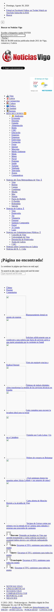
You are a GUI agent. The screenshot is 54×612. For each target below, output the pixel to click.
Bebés (14, 128)
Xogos (14, 173)
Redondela (16, 204)
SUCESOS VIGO (14, 591)
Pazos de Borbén (19, 199)
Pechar (4, 38)
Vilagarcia (16, 218)
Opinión (15, 123)
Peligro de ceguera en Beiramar (39, 458)
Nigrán (14, 196)
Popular (9, 290)
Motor (14, 156)
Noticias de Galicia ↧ (15, 208)
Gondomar (16, 189)
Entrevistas (16, 140)
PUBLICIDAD (31, 610)
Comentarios (11, 292)
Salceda (15, 206)
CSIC (14, 130)
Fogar (14, 144)
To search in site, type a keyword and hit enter (20, 271)
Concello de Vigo (19, 235)
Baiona (14, 185)
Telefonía (15, 168)
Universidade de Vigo (21, 237)
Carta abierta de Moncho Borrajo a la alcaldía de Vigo (26, 502)
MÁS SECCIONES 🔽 (16, 113)
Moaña (14, 192)
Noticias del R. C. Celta (16, 249)
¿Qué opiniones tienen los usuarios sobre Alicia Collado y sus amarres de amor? (28, 479)
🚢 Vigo (10, 96)
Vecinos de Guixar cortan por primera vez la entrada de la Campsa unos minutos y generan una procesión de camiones (28, 525)
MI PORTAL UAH (14, 596)
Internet (15, 147)
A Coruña (16, 227)
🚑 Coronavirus (13, 101)
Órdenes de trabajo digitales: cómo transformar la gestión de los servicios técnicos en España (29, 387)
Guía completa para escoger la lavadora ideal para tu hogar (28, 411)
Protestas (15, 161)
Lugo (14, 230)
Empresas (16, 137)
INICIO (4, 610)
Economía (16, 118)
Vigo (14, 182)
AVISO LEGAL (16, 610)
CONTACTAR (45, 610)
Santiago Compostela (20, 223)
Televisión (16, 170)
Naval (14, 159)
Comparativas (17, 175)
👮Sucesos (11, 111)
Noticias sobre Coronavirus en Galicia (22, 246)
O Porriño (16, 201)
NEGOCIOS (11, 598)
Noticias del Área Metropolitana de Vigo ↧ (24, 180)
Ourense (15, 220)
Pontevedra (16, 213)
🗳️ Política (11, 106)
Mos (13, 194)
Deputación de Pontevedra (22, 239)
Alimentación (17, 125)
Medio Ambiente (18, 151)
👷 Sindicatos (17, 116)
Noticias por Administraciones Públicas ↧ (23, 232)
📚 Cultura (11, 103)
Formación (16, 142)
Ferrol (14, 225)
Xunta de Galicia (19, 242)
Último (9, 287)
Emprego (15, 135)
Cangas (15, 187)
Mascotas (15, 149)
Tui (13, 216)
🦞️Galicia (10, 98)
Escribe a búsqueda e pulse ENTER (16, 33)
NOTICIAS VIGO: (14, 586)
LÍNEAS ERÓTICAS (15, 588)
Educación (16, 132)
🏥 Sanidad (11, 108)
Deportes (15, 121)
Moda (14, 154)
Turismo (15, 166)
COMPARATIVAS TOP (16, 593)
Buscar (9, 15)
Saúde (14, 163)
